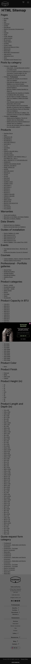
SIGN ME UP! (23, 335)
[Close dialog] (29, 323)
